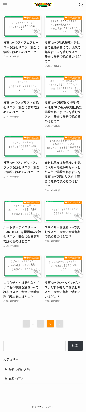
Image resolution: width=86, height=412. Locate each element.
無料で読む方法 (19, 369)
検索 (75, 345)
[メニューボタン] (5, 5)
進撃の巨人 (16, 378)
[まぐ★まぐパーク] (42, 5)
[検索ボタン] (81, 5)
